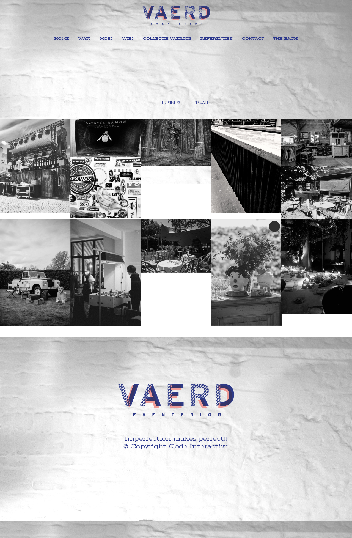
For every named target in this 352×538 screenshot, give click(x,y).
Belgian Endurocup (176, 133)
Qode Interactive (199, 446)
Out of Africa (35, 259)
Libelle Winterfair (316, 129)
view (47, 173)
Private (316, 253)
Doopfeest (246, 259)
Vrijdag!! (105, 259)
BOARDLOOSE (105, 159)
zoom (24, 173)
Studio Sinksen (35, 156)
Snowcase (246, 152)
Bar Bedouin (175, 232)
